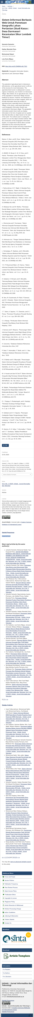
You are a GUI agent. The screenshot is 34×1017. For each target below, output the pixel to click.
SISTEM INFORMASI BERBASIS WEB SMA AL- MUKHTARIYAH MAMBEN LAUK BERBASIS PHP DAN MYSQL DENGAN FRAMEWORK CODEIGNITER (18, 555)
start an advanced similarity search (20, 861)
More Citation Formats (9, 474)
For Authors (6, 973)
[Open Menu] (2, 2)
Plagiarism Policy (10, 901)
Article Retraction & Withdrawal (14, 905)
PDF (6, 445)
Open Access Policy (11, 891)
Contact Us (8, 923)
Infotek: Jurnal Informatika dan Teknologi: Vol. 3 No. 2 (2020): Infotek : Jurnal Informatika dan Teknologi (18, 838)
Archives (10, 6)
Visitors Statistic (9, 919)
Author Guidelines (10, 912)
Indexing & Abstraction (11, 916)
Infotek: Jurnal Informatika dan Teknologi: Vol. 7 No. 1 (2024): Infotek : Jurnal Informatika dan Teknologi (18, 634)
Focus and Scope (10, 877)
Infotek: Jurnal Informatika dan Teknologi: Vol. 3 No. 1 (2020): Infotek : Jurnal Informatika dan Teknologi (19, 561)
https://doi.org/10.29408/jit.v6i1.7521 (16, 66)
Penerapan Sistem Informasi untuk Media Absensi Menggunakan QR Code (19, 615)
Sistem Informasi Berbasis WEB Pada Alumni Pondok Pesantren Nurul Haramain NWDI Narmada (19, 715)
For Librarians (7, 976)
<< (2, 857)
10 (16, 857)
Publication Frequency (11, 884)
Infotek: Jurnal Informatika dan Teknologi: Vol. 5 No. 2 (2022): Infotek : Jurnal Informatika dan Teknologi (18, 851)
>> (7, 699)
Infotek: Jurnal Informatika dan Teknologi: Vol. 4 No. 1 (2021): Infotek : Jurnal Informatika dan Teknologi (17, 575)
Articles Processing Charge (13, 909)
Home (3, 6)
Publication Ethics (10, 894)
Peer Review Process (11, 887)
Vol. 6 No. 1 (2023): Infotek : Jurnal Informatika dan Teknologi (16, 9)
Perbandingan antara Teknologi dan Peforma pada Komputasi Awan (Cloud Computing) (18, 845)
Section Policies (9, 880)
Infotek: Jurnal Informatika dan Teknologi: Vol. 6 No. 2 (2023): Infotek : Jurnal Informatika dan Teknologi (18, 648)
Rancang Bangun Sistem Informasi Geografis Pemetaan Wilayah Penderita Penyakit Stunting (18, 584)
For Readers (6, 969)
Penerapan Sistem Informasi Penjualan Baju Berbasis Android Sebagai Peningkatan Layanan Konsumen (19, 671)
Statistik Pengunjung (8, 1000)
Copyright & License (11, 898)
